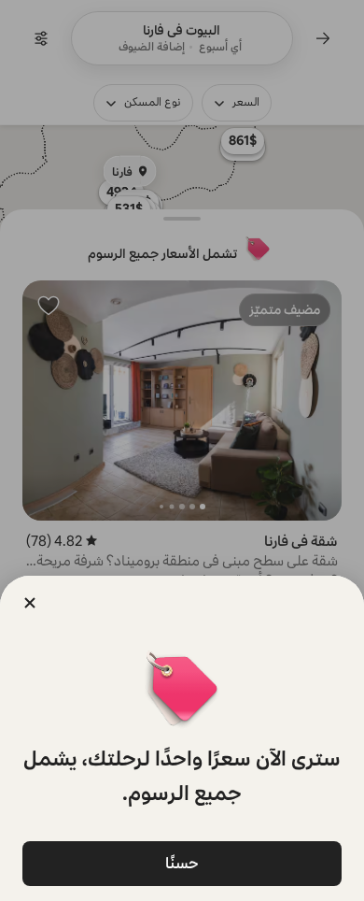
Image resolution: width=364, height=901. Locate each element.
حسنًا (182, 863)
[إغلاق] (29, 602)
